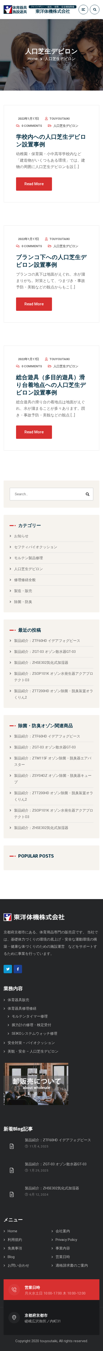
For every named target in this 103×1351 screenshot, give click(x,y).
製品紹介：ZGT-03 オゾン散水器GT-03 (45, 652)
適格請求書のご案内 (72, 1265)
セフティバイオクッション (35, 547)
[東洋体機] (40, 9)
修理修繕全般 (25, 580)
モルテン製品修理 (28, 558)
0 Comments (32, 126)
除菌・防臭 (23, 602)
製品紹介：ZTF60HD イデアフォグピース (47, 641)
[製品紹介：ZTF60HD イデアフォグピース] (12, 1146)
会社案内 (63, 1231)
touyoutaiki (60, 118)
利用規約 (15, 1240)
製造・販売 (23, 591)
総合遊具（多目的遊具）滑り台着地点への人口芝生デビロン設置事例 (51, 385)
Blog (11, 1257)
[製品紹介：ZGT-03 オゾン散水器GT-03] (12, 1170)
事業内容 (63, 1248)
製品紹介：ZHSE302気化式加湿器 (41, 662)
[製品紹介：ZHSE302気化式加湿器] (12, 1194)
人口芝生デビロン (65, 126)
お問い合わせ (18, 1265)
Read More (34, 184)
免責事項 (15, 1248)
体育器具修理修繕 (22, 1008)
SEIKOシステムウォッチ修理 (34, 1033)
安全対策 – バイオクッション (31, 1043)
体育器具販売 (18, 1000)
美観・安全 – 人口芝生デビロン (33, 1051)
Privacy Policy (66, 1240)
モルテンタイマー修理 (30, 1016)
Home (33, 58)
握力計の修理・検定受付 (31, 1025)
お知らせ (21, 536)
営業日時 (63, 1257)
